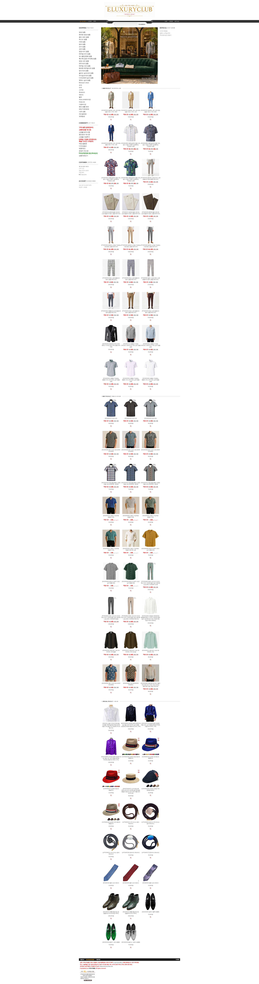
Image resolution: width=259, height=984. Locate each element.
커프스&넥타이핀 (85, 99)
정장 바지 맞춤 (84, 51)
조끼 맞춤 (82, 47)
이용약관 (98, 959)
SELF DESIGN (84, 109)
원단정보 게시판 (84, 134)
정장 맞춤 (82, 32)
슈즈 (80, 87)
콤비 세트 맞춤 (84, 37)
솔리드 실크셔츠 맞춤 (86, 73)
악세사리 (82, 102)
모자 (80, 85)
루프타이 (82, 92)
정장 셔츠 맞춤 (84, 61)
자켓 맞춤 (82, 42)
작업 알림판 (83, 143)
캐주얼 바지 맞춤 (84, 54)
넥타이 (81, 95)
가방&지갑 (82, 104)
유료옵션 (82, 116)
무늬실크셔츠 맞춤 (85, 75)
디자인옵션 (83, 146)
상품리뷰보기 (83, 156)
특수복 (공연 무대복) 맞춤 (87, 58)
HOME (177, 959)
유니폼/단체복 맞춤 (85, 56)
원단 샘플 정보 (84, 107)
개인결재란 (83, 114)
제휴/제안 (82, 148)
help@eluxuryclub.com (106, 966)
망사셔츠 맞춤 (83, 71)
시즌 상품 (82, 111)
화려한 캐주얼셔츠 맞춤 (87, 68)
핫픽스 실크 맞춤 (84, 80)
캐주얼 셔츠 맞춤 (84, 66)
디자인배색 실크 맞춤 (86, 78)
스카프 (81, 90)
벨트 (80, 97)
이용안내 (82, 959)
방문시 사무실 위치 (165, 33)
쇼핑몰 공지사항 (84, 132)
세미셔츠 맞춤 (83, 63)
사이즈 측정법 (163, 31)
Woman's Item (84, 83)
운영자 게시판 (83, 151)
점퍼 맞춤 (82, 44)
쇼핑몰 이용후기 (84, 137)
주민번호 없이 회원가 (165, 35)
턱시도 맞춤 (83, 39)
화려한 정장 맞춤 (84, 35)
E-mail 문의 (83, 174)
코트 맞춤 (82, 49)
